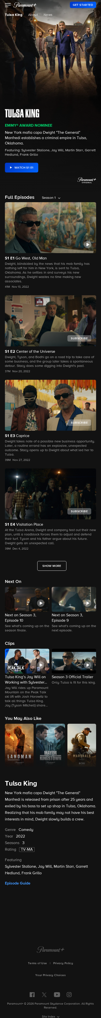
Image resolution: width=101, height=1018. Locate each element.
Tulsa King (13, 15)
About (33, 15)
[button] (7, 5)
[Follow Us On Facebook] (32, 994)
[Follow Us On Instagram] (69, 994)
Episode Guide (17, 883)
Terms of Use (37, 963)
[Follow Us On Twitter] (44, 994)
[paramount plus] (25, 5)
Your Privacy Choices (50, 975)
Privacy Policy (63, 963)
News (48, 15)
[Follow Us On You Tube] (57, 994)
